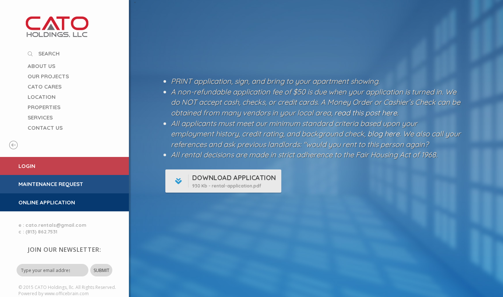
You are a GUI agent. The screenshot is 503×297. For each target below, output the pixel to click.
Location (42, 96)
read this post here (365, 112)
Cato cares (44, 86)
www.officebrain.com (67, 293)
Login (26, 165)
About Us (41, 65)
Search (49, 53)
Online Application (46, 202)
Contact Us (45, 127)
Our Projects (48, 76)
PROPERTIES (44, 107)
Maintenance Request (50, 183)
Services (40, 117)
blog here (383, 133)
